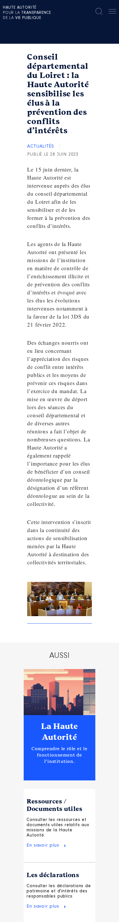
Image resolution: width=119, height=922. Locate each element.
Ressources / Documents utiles (54, 805)
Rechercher (99, 11)
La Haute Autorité (59, 732)
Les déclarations (53, 875)
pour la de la (27, 13)
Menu (112, 12)
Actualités (40, 146)
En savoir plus (43, 845)
